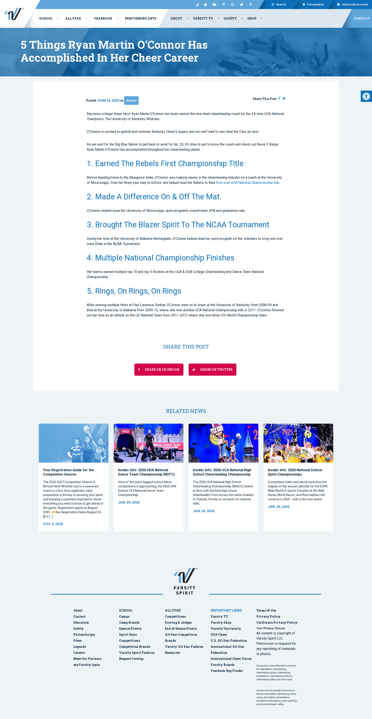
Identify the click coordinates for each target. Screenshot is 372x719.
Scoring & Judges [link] (178, 622)
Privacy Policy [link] (268, 616)
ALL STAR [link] (173, 610)
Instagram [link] (232, 4)
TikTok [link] (196, 4)
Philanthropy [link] (84, 634)
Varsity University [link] (226, 628)
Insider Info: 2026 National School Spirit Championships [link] (295, 472)
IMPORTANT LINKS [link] (226, 610)
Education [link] (81, 622)
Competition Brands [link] (134, 647)
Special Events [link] (130, 628)
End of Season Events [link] (181, 628)
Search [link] (281, 4)
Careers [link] (79, 653)
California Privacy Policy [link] (277, 622)
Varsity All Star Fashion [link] (184, 647)
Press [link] (77, 640)
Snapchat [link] (205, 4)
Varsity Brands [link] (222, 665)
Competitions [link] (129, 640)
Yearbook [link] (103, 18)
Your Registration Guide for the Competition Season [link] (68, 472)
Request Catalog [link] (131, 659)
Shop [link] (251, 18)
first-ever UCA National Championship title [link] (247, 183)
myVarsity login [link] (86, 665)
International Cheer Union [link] (231, 659)
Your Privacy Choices (270, 628)
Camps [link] (124, 616)
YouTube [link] (214, 4)
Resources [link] (172, 653)
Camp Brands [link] (129, 622)
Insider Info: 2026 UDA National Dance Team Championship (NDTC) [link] (146, 472)
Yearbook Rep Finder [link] (227, 671)
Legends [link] (79, 647)
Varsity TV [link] (203, 18)
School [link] (46, 18)
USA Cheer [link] (219, 634)
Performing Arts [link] (140, 18)
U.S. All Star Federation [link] (229, 640)
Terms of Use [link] (266, 610)
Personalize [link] (315, 4)
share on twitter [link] (216, 369)
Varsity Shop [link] (221, 622)
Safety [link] (230, 18)
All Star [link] (73, 18)
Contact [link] (362, 18)
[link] (366, 96)
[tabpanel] (73, 477)
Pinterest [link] (223, 4)
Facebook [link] (250, 4)
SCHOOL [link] (125, 610)
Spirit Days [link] (128, 634)
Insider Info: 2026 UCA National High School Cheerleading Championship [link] (222, 472)
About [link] (176, 18)
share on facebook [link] (162, 369)
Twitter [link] (241, 4)
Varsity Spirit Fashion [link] (137, 653)
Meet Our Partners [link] (87, 659)
